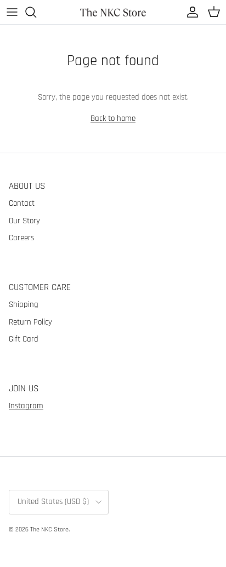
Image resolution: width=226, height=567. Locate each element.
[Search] (36, 12)
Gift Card (23, 339)
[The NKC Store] (113, 12)
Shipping (23, 304)
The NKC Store (49, 529)
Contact (22, 203)
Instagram (26, 406)
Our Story (24, 221)
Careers (21, 238)
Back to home (113, 118)
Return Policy (30, 322)
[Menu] (12, 12)
